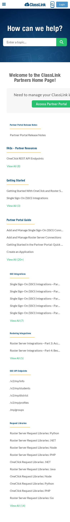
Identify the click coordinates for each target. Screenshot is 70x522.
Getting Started (16, 180)
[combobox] (29, 42)
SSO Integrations (17, 274)
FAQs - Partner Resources (22, 148)
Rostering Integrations (20, 333)
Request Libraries (18, 423)
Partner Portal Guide (19, 220)
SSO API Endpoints (18, 371)
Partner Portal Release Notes (23, 125)
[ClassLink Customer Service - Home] (35, 4)
